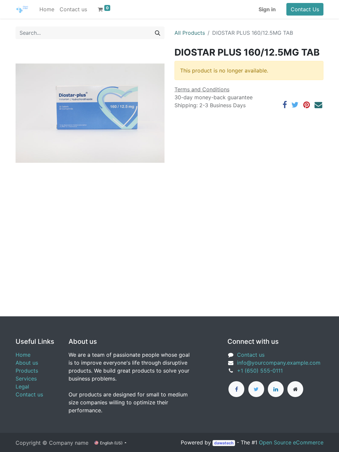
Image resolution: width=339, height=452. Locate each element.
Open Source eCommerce (291, 442)
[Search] (158, 32)
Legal (22, 386)
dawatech (223, 442)
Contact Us (305, 9)
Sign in (267, 9)
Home (23, 354)
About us (27, 362)
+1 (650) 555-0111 (260, 370)
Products (27, 370)
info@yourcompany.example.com (278, 362)
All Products (189, 32)
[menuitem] (47, 9)
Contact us (29, 394)
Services (26, 378)
